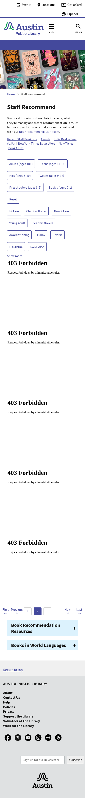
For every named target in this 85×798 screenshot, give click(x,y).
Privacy (8, 711)
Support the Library (18, 716)
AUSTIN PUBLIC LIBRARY (25, 683)
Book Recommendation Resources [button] (35, 628)
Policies (9, 707)
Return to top (13, 670)
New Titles (66, 143)
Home (11, 94)
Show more (14, 255)
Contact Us (11, 697)
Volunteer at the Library (21, 721)
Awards (45, 139)
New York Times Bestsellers (36, 143)
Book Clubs (16, 148)
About (8, 693)
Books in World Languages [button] (38, 645)
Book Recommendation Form (39, 132)
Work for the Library (18, 726)
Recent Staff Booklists (22, 139)
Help (6, 702)
